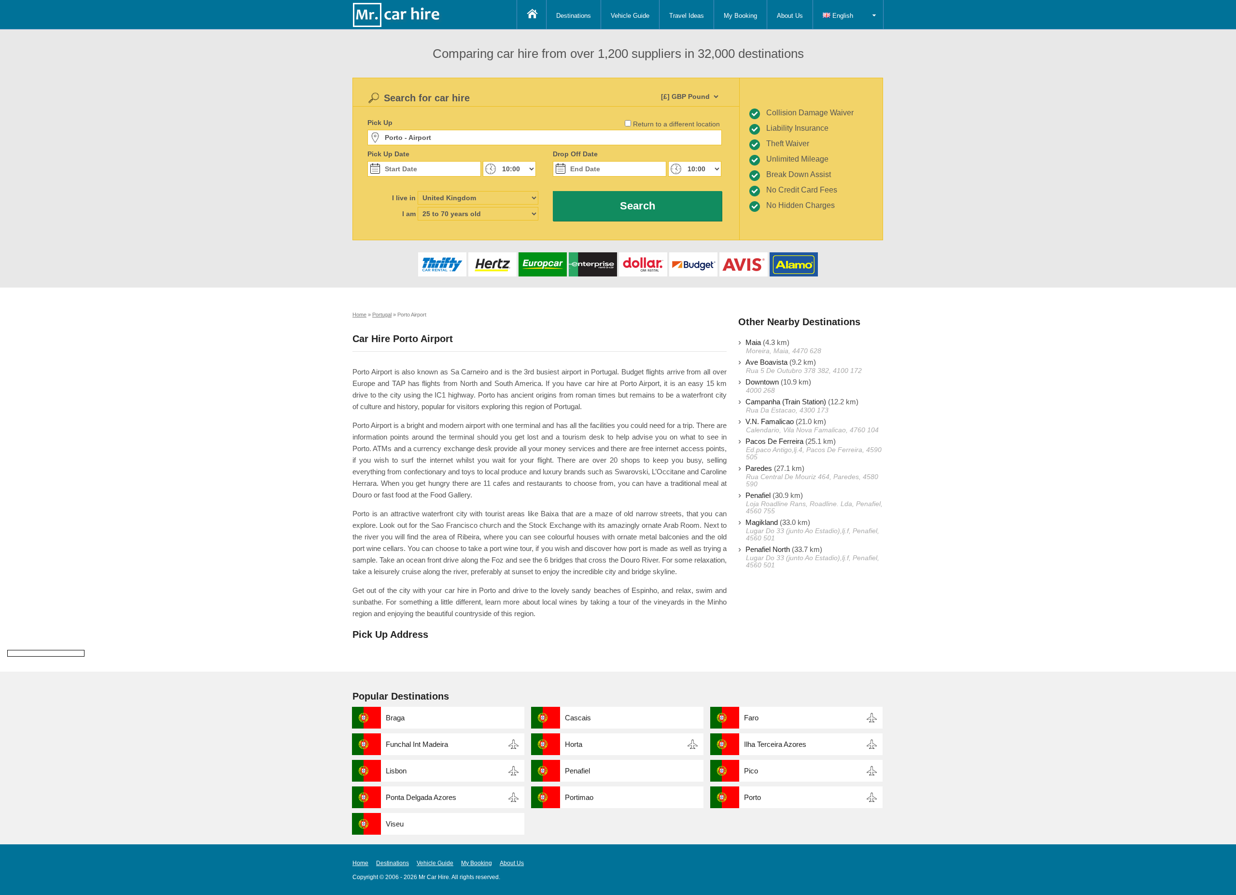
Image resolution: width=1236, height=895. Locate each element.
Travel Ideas (686, 15)
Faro (751, 718)
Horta (573, 744)
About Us (790, 15)
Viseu (395, 824)
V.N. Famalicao (769, 421)
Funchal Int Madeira (417, 744)
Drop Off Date (575, 154)
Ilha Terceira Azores (775, 744)
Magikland (761, 522)
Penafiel (758, 495)
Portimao (579, 797)
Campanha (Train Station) (785, 402)
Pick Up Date (388, 154)
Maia (753, 342)
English (841, 15)
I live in (404, 198)
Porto (752, 797)
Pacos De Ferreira (774, 441)
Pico (751, 771)
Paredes (758, 468)
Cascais (578, 718)
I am (409, 214)
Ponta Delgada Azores (421, 797)
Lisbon (396, 771)
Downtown (762, 382)
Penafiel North (767, 549)
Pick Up (380, 122)
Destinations (573, 15)
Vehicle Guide (630, 15)
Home (360, 863)
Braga (395, 718)
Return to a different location (676, 124)
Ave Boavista (766, 362)
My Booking (740, 15)
